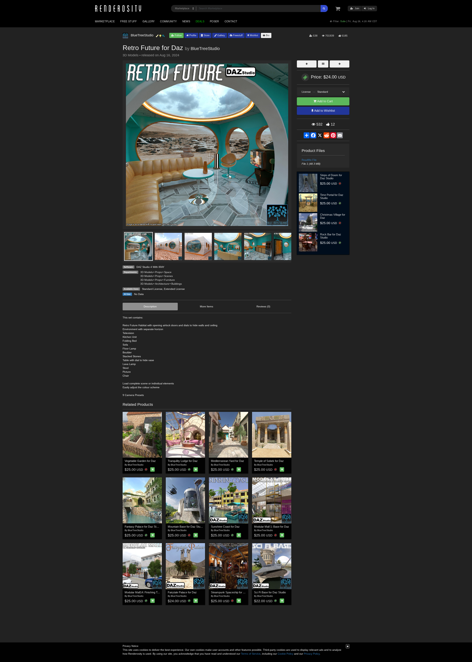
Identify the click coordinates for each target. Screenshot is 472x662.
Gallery (149, 21)
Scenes (168, 276)
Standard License (152, 288)
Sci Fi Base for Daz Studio (270, 592)
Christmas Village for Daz (332, 216)
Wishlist (253, 35)
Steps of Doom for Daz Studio (331, 177)
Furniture (169, 279)
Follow (178, 35)
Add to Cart (324, 101)
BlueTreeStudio (205, 48)
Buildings (176, 283)
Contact (231, 21)
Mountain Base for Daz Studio (186, 526)
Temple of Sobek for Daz (269, 460)
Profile (192, 35)
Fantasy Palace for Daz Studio (143, 526)
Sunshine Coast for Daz (225, 526)
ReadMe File (309, 159)
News (186, 21)
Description (150, 306)
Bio (267, 35)
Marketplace (105, 21)
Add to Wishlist (324, 110)
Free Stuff (128, 21)
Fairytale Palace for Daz (182, 592)
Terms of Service (251, 653)
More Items (206, 306)
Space (167, 272)
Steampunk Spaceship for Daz (229, 592)
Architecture (162, 283)
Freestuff (237, 35)
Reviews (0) (263, 306)
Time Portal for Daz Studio (331, 196)
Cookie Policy (285, 653)
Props (158, 272)
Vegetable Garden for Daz (140, 460)
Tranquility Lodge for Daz (183, 460)
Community (168, 21)
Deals (200, 21)
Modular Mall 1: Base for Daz (271, 526)
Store (206, 35)
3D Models (146, 272)
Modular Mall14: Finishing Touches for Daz (150, 592)
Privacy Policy (312, 653)
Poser (214, 21)
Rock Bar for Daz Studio (330, 236)
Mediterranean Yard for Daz (227, 460)
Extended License (174, 288)
